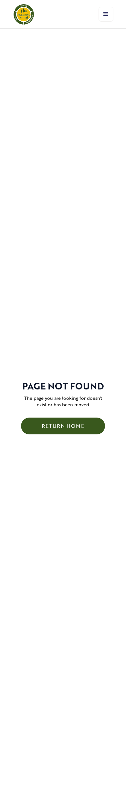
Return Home (63, 426)
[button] (106, 14)
